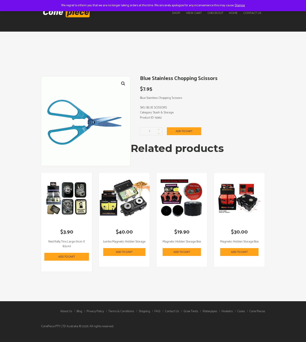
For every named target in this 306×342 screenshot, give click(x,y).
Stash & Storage (163, 112)
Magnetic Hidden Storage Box (182, 241)
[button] (123, 84)
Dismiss (240, 5)
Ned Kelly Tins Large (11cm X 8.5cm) (66, 244)
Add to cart (184, 131)
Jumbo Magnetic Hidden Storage (124, 241)
